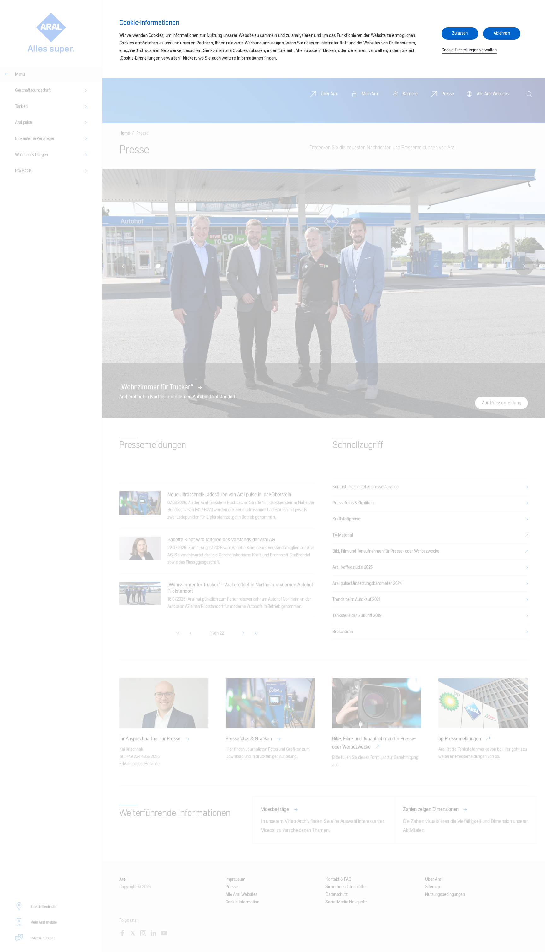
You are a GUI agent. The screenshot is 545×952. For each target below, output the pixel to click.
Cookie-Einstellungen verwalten (469, 50)
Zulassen (460, 33)
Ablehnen (502, 33)
